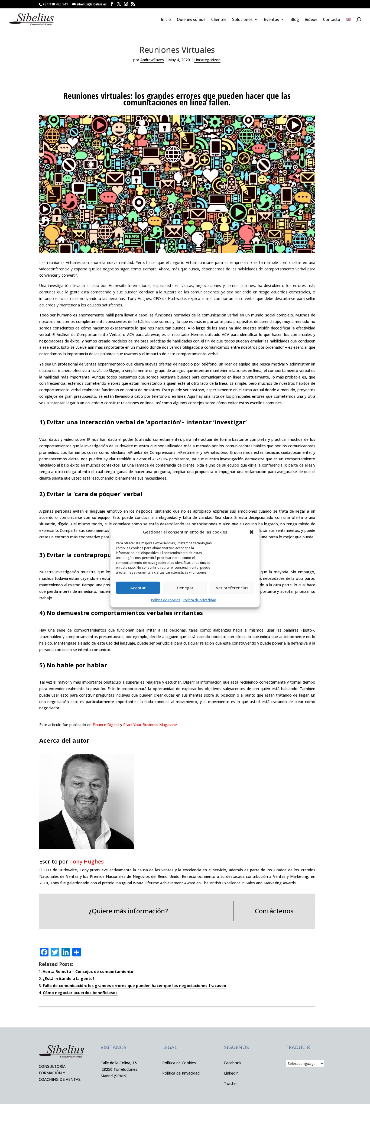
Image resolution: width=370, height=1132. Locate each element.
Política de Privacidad (181, 1073)
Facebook (232, 1062)
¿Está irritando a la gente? (69, 978)
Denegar (185, 587)
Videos (311, 20)
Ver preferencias (232, 587)
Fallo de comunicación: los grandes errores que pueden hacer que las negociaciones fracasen (134, 985)
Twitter (230, 1083)
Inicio (166, 20)
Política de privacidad (199, 600)
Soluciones (242, 20)
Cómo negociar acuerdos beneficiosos (80, 992)
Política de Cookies (179, 1062)
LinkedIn (231, 1073)
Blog (294, 20)
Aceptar (138, 587)
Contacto (331, 20)
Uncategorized (207, 59)
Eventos (271, 20)
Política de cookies (165, 600)
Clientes (218, 20)
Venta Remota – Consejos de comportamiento (88, 971)
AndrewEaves (152, 59)
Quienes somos (191, 20)
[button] (251, 532)
